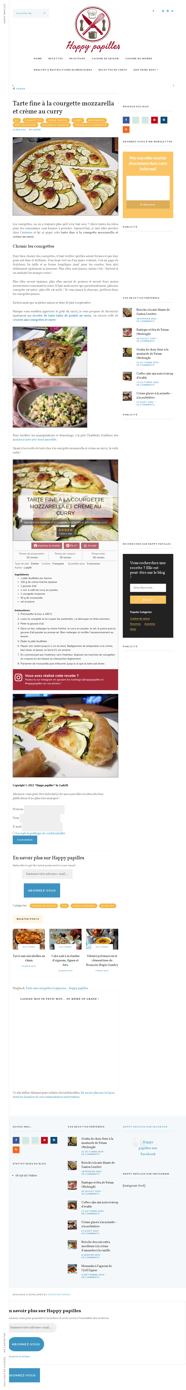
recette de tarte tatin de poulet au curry (62, 316)
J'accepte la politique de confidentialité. (41, 834)
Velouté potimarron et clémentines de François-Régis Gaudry (102, 960)
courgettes (33, 120)
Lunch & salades (84, 906)
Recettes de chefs (113, 69)
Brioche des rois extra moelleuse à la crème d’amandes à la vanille (95, 1246)
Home (38, 58)
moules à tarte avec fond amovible (34, 440)
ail (17, 120)
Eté (64, 906)
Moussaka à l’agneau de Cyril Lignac (96, 1268)
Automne (29, 947)
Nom (16, 818)
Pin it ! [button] (73, 545)
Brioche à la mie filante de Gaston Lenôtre (153, 312)
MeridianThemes (59, 1294)
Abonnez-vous (42, 890)
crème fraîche (58, 120)
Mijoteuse (77, 58)
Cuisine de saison (105, 58)
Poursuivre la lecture (18, 1356)
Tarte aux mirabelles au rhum (29, 958)
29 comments (90, 1257)
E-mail (17, 827)
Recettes (55, 58)
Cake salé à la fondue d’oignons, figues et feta (65, 960)
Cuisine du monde (138, 58)
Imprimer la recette (48, 545)
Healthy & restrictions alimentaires (63, 69)
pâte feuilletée (25, 125)
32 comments (145, 404)
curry (78, 120)
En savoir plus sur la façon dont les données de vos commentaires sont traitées (64, 1095)
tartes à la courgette (91, 125)
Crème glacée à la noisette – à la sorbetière (154, 396)
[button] (59, 529)
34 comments (145, 384)
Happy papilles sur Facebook (145, 1126)
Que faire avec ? (146, 69)
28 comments (90, 1277)
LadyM (37, 129)
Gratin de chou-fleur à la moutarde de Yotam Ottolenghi (152, 354)
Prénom (18, 809)
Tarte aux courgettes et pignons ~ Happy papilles (57, 988)
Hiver (133, 629)
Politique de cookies (4, 1371)
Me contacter (4, 1342)
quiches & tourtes (55, 125)
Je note (91, 545)
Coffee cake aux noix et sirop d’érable (154, 376)
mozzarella (96, 120)
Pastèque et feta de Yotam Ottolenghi (152, 332)
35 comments (145, 321)
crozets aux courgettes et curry (34, 320)
